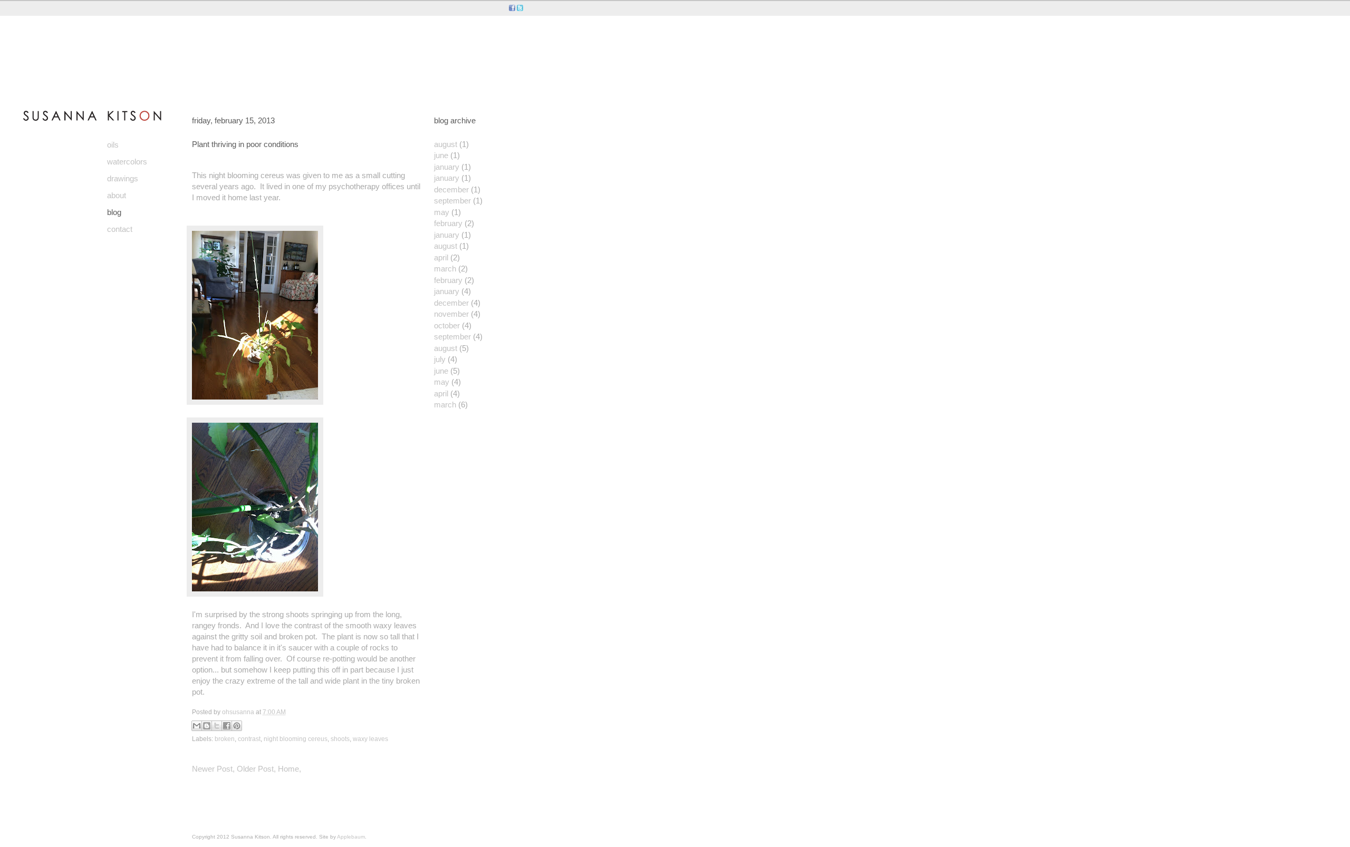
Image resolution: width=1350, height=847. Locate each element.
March (445, 268)
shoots (340, 739)
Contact (119, 229)
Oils (113, 144)
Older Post (255, 768)
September (452, 200)
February (448, 223)
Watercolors (127, 161)
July (440, 359)
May (441, 212)
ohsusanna (239, 712)
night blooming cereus (295, 739)
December (451, 189)
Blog (114, 212)
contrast (249, 739)
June (441, 155)
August (445, 144)
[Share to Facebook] (226, 726)
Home (288, 768)
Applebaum (351, 837)
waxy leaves (370, 739)
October (447, 325)
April (441, 257)
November (451, 313)
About (116, 195)
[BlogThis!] (206, 726)
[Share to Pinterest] (237, 726)
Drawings (122, 178)
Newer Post (212, 768)
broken (225, 739)
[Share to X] (216, 726)
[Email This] (196, 726)
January (446, 166)
